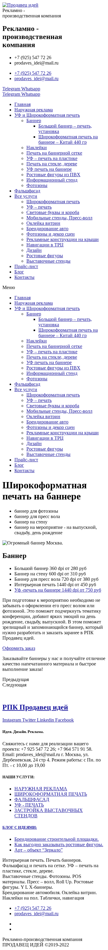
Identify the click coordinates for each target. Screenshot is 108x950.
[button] (54, 287)
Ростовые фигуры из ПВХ (53, 174)
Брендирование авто (47, 228)
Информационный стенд (51, 179)
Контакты (24, 277)
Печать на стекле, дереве (51, 163)
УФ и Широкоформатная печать (47, 115)
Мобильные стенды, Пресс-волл (59, 217)
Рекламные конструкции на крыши (62, 239)
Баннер (33, 120)
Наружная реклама (33, 109)
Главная (22, 104)
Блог (19, 271)
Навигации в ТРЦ (45, 244)
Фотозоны (36, 185)
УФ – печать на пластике (51, 158)
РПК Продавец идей (35, 707)
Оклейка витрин (43, 223)
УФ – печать (39, 207)
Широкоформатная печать (53, 201)
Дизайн (34, 250)
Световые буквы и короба (52, 212)
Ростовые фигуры (44, 255)
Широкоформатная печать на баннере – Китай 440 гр (68, 139)
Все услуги (25, 196)
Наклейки (36, 147)
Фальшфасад (27, 190)
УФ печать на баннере (49, 169)
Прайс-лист (26, 266)
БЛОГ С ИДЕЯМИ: (19, 827)
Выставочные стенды (48, 261)
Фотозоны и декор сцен (50, 234)
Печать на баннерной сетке (54, 152)
